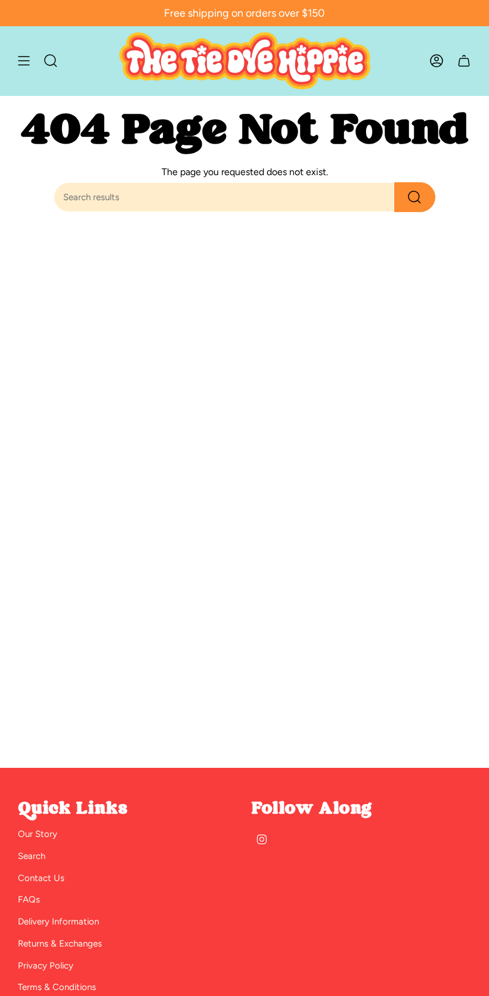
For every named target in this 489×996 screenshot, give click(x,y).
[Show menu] (24, 61)
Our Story (37, 834)
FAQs (29, 899)
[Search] (414, 197)
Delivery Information (58, 921)
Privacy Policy (45, 965)
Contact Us (41, 878)
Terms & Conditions (57, 987)
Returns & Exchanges (60, 943)
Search (31, 856)
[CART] (464, 61)
